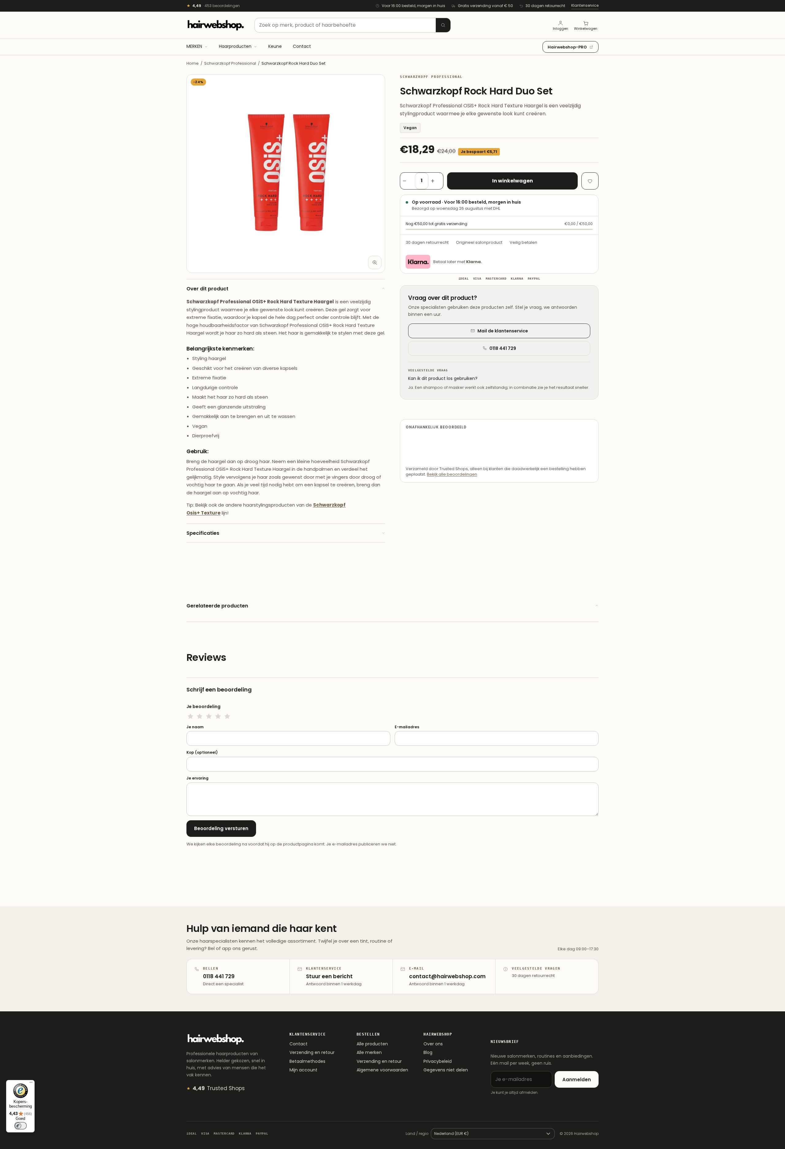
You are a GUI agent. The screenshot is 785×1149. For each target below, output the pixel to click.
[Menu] (31, 1083)
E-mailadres (407, 727)
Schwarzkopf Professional (230, 63)
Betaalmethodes (307, 1061)
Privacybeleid (437, 1061)
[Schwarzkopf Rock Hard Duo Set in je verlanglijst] (590, 181)
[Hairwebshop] (215, 25)
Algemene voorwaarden (382, 1070)
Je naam (195, 727)
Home (192, 63)
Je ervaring (197, 778)
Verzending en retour (312, 1052)
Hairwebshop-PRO (567, 47)
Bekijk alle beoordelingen (452, 474)
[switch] (20, 1125)
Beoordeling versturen (221, 828)
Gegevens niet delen (445, 1070)
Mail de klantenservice (502, 331)
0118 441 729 (502, 348)
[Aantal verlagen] (407, 181)
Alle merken (369, 1052)
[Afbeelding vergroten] (374, 262)
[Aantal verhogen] (435, 181)
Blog (427, 1052)
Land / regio (417, 1133)
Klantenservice (585, 5)
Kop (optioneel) (202, 752)
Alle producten (372, 1044)
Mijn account (303, 1070)
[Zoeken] (443, 25)
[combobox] (353, 25)
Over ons (433, 1044)
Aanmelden (576, 1079)
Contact (298, 1044)
